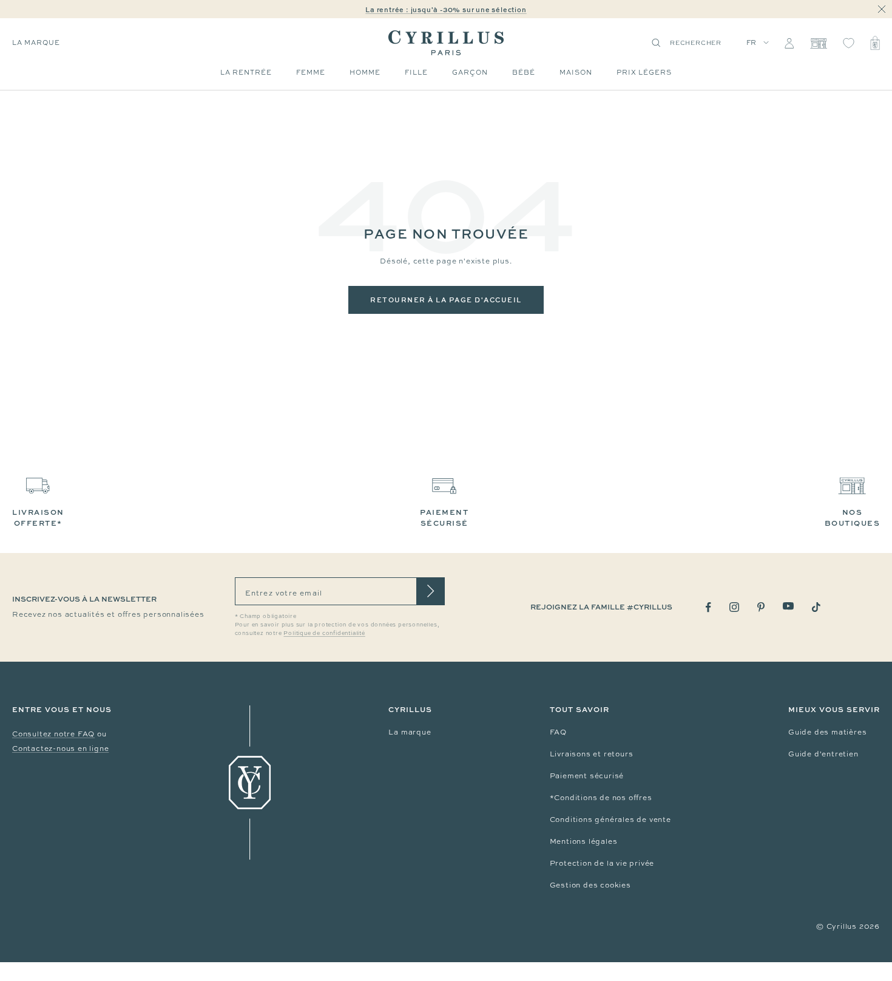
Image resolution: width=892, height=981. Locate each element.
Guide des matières (827, 732)
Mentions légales (584, 841)
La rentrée (246, 72)
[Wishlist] (848, 43)
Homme (365, 72)
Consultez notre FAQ (53, 734)
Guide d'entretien (823, 754)
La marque (409, 732)
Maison (575, 72)
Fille (416, 72)
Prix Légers (644, 72)
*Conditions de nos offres (601, 798)
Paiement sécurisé (587, 776)
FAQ (558, 732)
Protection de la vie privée (602, 863)
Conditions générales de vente (610, 819)
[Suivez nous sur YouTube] (788, 606)
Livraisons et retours (592, 754)
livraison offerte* (38, 517)
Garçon (470, 72)
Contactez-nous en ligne (60, 748)
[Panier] (875, 43)
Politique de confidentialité (324, 633)
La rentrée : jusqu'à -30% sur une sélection (445, 9)
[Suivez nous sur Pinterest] (761, 607)
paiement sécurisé (444, 517)
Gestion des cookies (590, 885)
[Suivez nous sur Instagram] (734, 607)
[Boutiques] (818, 43)
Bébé (523, 72)
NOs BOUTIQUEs (852, 517)
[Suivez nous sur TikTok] (816, 607)
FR (751, 42)
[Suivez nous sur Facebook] (708, 607)
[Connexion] (789, 43)
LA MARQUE (36, 42)
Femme (310, 72)
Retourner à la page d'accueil (446, 299)
